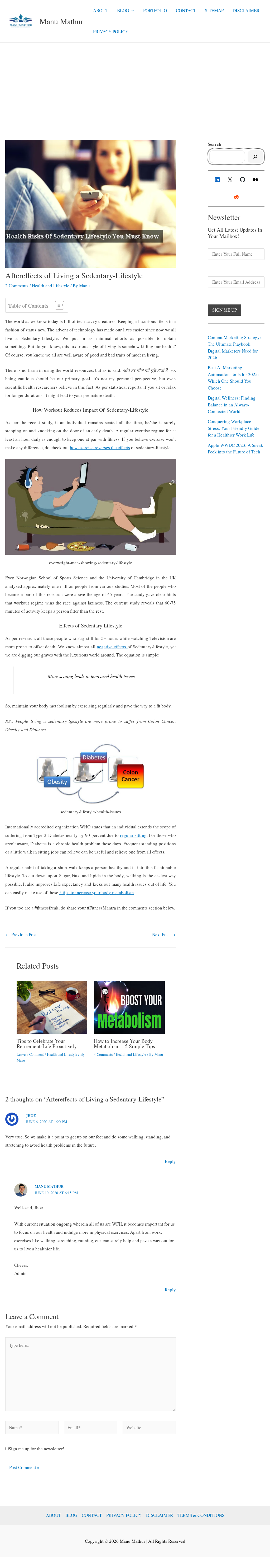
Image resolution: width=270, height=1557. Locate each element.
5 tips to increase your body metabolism (96, 892)
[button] (131, 10)
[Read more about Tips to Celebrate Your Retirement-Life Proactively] (52, 1006)
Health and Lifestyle (50, 286)
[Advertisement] (135, 82)
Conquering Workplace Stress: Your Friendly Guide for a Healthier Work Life (233, 428)
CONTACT (186, 10)
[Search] (255, 156)
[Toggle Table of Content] (57, 305)
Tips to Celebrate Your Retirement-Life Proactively (47, 1043)
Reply (170, 1161)
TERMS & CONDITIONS (200, 1515)
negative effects (112, 647)
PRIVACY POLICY (110, 32)
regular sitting (133, 835)
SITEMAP (214, 10)
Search (214, 144)
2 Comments (16, 286)
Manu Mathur (61, 21)
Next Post (163, 934)
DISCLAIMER (246, 10)
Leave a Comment (30, 1054)
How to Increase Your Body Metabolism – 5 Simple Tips (124, 1043)
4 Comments (103, 1054)
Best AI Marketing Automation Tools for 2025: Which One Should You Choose (233, 377)
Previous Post (21, 934)
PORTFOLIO (155, 10)
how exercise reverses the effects (100, 447)
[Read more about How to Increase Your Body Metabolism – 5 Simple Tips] (129, 1006)
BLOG (123, 10)
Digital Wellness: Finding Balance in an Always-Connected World (231, 404)
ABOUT (100, 10)
